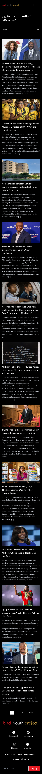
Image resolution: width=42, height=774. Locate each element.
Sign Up (34, 769)
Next (31, 712)
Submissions (29, 754)
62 (23, 712)
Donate (16, 759)
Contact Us (10, 754)
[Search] (38, 29)
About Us (25, 759)
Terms (19, 754)
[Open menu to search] (34, 5)
